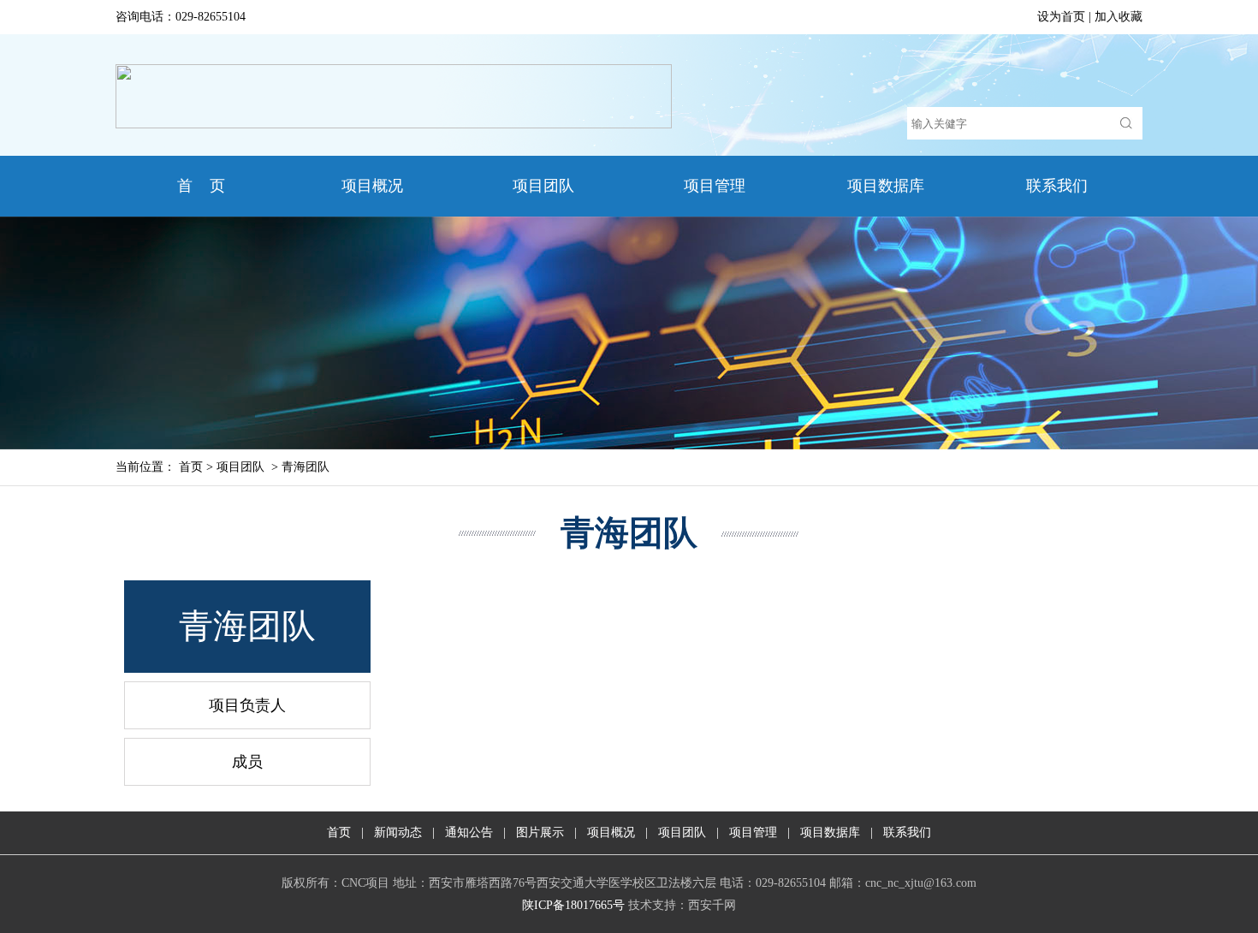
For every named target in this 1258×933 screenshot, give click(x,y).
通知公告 (469, 832)
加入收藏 (1118, 16)
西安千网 (712, 905)
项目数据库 (885, 185)
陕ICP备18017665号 (573, 905)
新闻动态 (398, 832)
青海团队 (305, 467)
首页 (191, 467)
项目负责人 (247, 705)
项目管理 (714, 185)
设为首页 (1061, 16)
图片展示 (540, 832)
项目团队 (543, 185)
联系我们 (1057, 185)
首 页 (201, 185)
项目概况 (372, 185)
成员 (247, 761)
